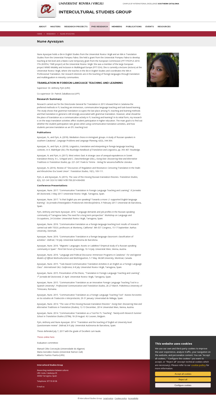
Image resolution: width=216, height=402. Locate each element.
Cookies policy (121, 398)
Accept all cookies (183, 374)
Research (51, 34)
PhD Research (99, 26)
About (43, 26)
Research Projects (76, 26)
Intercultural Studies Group (95, 12)
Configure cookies (183, 385)
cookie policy (198, 365)
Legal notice (108, 398)
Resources (164, 26)
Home (39, 34)
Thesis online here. (46, 337)
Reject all (183, 379)
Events (149, 26)
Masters (55, 26)
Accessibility (133, 398)
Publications (134, 26)
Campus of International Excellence (151, 4)
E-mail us (40, 386)
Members (117, 26)
